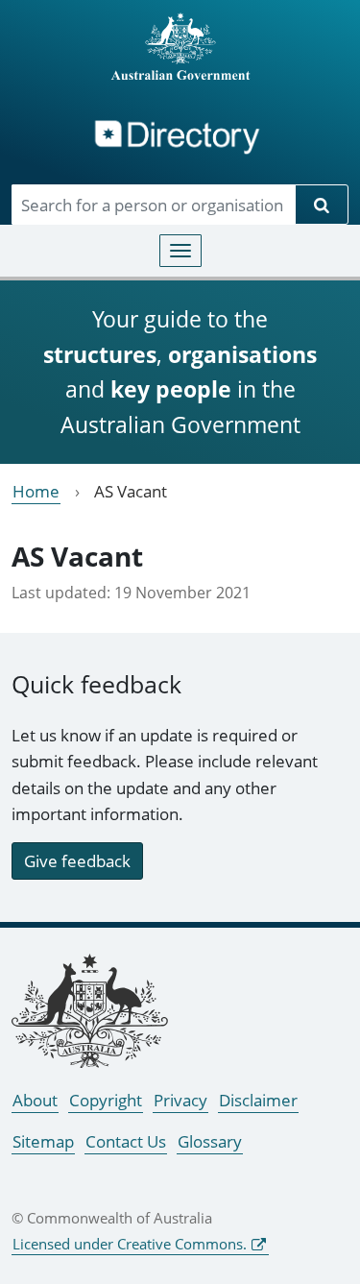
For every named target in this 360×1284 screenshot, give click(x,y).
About (35, 1100)
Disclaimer (258, 1100)
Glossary (210, 1141)
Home (36, 491)
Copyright (105, 1100)
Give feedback (77, 861)
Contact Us (125, 1141)
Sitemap (43, 1141)
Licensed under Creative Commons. (129, 1243)
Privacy (180, 1100)
